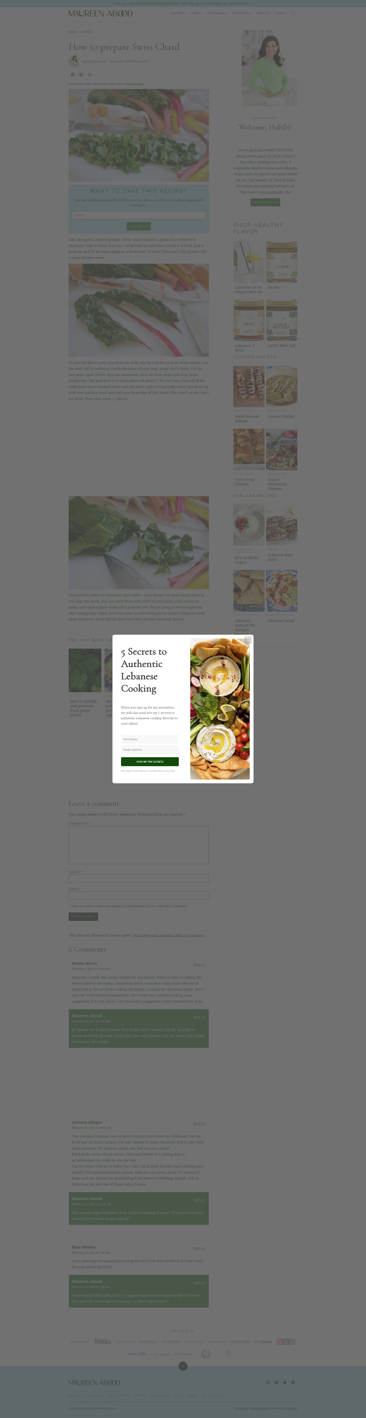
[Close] (248, 640)
